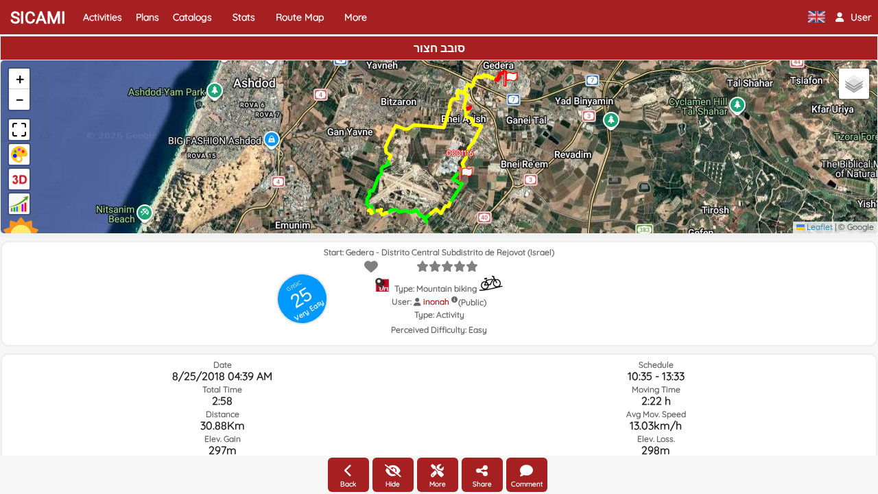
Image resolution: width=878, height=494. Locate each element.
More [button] (355, 17)
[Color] (19, 154)
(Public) (472, 302)
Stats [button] (244, 17)
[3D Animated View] (19, 179)
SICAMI (38, 17)
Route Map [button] (300, 17)
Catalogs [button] (192, 17)
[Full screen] (19, 129)
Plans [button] (147, 17)
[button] (853, 17)
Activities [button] (102, 17)
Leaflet (819, 227)
